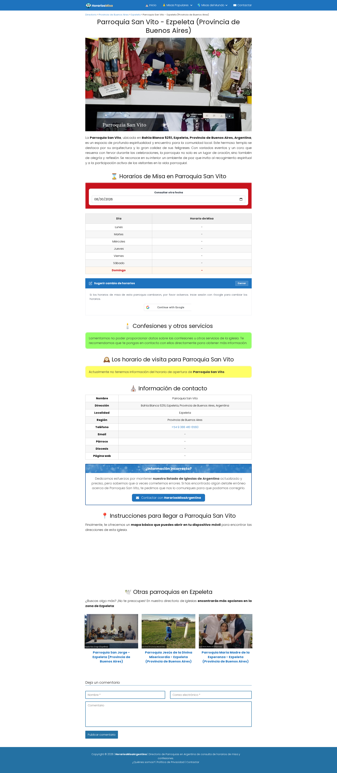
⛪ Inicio (150, 5)
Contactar (192, 762)
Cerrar (242, 283)
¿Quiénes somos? (143, 762)
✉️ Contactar (242, 5)
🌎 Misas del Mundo (210, 5)
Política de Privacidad (170, 762)
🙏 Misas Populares (175, 5)
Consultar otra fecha (168, 192)
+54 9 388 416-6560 (185, 427)
